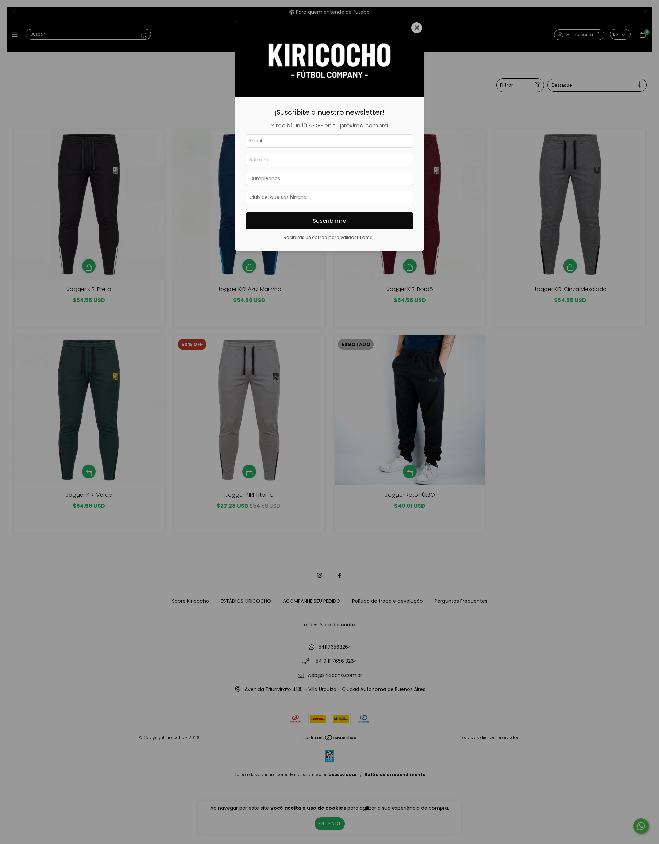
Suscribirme (329, 221)
